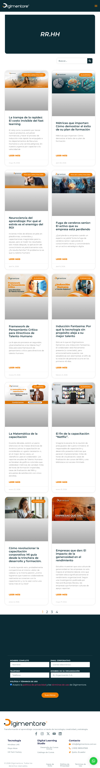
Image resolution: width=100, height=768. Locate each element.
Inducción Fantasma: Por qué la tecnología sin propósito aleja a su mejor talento (73, 331)
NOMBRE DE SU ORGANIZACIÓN (65, 671)
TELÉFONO (15, 671)
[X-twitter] (48, 733)
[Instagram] (42, 733)
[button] (96, 6)
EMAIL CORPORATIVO (60, 660)
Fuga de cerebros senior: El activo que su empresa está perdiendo (73, 226)
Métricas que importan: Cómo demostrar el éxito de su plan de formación (73, 126)
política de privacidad (35, 684)
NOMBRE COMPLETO (19, 660)
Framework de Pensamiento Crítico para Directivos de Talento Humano (23, 331)
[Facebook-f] (36, 733)
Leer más (14, 155)
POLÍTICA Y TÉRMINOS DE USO (24, 682)
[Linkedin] (60, 733)
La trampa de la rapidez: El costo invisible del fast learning (26, 121)
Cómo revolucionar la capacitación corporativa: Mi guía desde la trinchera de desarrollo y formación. (25, 554)
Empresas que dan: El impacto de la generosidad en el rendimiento (71, 555)
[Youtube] (54, 733)
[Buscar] (89, 60)
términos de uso (61, 684)
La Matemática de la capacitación (23, 435)
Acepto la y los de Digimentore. (49, 684)
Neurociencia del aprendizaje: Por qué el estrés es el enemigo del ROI (26, 222)
